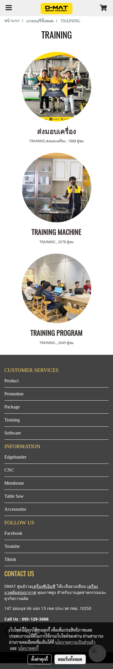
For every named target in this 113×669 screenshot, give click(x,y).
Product (11, 380)
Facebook (13, 533)
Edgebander (15, 457)
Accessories (15, 509)
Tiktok (10, 559)
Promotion (13, 393)
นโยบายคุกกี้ (28, 648)
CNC (9, 470)
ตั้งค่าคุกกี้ (39, 659)
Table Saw (14, 496)
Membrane (14, 483)
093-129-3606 (35, 619)
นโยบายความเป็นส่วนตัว (75, 642)
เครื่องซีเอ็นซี (43, 586)
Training (12, 419)
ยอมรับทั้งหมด (70, 659)
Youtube (12, 546)
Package (12, 406)
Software (12, 432)
